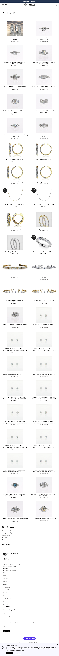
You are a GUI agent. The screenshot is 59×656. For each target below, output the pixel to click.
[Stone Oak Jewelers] (29, 4)
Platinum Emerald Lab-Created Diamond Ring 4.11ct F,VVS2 (15, 87)
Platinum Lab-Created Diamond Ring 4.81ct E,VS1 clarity (44, 87)
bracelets (4, 537)
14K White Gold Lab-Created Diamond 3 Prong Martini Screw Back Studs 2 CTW (44, 422)
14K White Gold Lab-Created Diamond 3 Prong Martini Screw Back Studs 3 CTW (44, 373)
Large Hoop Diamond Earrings (43, 159)
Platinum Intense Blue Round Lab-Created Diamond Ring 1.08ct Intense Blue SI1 (15, 495)
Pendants (5, 581)
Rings (4, 575)
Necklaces (5, 578)
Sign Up (6, 631)
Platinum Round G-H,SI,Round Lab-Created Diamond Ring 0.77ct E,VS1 (15, 63)
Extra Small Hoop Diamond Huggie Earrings (15, 229)
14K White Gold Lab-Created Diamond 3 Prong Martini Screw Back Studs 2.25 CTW (15, 422)
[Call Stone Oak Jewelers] (6, 5)
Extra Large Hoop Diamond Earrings (44, 229)
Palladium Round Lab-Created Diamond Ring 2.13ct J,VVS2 (15, 135)
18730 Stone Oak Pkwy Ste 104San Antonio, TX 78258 (11, 566)
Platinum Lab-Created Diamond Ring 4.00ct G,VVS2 (15, 111)
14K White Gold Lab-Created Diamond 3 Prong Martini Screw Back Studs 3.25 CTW (15, 373)
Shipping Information (8, 613)
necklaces (5, 540)
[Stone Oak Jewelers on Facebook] (6, 559)
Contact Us (5, 605)
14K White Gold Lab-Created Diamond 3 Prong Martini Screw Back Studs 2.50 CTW (44, 398)
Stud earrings (6, 535)
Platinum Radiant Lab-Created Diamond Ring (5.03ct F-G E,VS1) (43, 495)
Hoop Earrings (6, 587)
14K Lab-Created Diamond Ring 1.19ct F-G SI (43, 518)
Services (5, 596)
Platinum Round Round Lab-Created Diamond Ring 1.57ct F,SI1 (44, 38)
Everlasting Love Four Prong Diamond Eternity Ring (43, 252)
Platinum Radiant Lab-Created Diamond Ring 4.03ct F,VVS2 (15, 519)
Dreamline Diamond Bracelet (15, 276)
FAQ (4, 602)
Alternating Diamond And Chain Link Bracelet (43, 276)
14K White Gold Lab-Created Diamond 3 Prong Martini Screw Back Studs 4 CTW (44, 325)
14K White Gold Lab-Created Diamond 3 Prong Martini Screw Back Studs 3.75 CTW (15, 349)
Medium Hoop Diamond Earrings (15, 159)
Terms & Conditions (8, 619)
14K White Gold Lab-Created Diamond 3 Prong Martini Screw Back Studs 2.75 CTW (15, 398)
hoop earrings (6, 544)
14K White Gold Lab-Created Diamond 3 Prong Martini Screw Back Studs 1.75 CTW (15, 446)
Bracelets (5, 584)
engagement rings (7, 533)
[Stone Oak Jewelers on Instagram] (4, 559)
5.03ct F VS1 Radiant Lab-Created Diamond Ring (15, 325)
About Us (5, 593)
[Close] (57, 644)
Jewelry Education (7, 599)
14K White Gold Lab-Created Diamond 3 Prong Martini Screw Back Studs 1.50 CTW (44, 446)
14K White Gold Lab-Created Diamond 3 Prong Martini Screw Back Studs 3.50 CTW (44, 349)
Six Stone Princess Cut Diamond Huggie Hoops (15, 38)
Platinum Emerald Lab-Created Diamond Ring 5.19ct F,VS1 (44, 63)
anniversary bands (7, 542)
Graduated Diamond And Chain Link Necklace (15, 205)
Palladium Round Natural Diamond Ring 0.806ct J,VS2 (44, 111)
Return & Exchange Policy (9, 610)
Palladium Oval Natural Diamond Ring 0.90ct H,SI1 (43, 135)
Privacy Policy (6, 616)
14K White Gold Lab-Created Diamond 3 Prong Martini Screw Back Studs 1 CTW (44, 470)
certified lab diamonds (8, 531)
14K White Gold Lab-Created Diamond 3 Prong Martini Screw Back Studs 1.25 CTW (15, 470)
